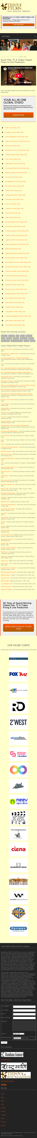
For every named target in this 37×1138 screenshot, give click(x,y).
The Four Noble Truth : (7, 534)
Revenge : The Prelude (7, 399)
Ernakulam (11, 335)
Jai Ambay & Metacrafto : (8, 458)
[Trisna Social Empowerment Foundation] (16, 1075)
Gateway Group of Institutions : (9, 568)
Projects (3, 1111)
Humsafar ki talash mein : (8, 484)
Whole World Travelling (7, 1081)
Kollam (3, 338)
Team (2, 1104)
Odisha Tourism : (5, 501)
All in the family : (5, 435)
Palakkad (31, 338)
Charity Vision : (5, 517)
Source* (3, 1033)
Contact (3, 1125)
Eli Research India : (6, 530)
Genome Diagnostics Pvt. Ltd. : (9, 467)
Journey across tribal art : (8, 539)
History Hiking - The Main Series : (10, 353)
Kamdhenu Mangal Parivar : (8, 493)
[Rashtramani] (14, 1066)
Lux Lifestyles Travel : (7, 583)
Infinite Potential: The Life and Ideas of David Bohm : (15, 425)
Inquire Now (18, 115)
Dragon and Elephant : (7, 589)
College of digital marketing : (8, 547)
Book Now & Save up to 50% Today (18, 628)
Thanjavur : (4, 497)
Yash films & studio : (6, 586)
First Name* (5, 1006)
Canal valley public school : (8, 509)
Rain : (2, 363)
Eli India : (3, 521)
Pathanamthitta (5, 341)
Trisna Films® (26, 1132)
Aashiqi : (3, 526)
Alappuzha (4, 335)
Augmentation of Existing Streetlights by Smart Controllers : (17, 394)
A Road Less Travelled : (7, 381)
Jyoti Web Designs (6, 1059)
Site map (3, 1121)
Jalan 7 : (3, 440)
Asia (13, 56)
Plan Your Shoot (18, 24)
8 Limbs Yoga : (5, 543)
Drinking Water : (5, 408)
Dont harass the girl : (6, 480)
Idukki (17, 335)
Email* (3, 1013)
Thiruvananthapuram (16, 341)
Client (2, 1101)
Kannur (22, 335)
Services (3, 1108)
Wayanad (32, 341)
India (17, 56)
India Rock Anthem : (6, 451)
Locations (8, 56)
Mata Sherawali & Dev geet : (8, 572)
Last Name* (4, 1010)
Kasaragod (29, 335)
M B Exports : (4, 552)
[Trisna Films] (11, 6)
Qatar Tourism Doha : (7, 349)
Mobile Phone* (5, 1017)
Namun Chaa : (5, 563)
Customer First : (5, 578)
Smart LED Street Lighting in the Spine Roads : (14, 389)
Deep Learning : (5, 412)
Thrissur (26, 341)
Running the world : (6, 471)
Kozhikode (16, 338)
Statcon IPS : (4, 556)
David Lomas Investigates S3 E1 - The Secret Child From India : (18, 385)
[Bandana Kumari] (12, 1054)
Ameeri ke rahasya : (6, 454)
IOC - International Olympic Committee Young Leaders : (16, 368)
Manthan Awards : (6, 575)
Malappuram (23, 338)
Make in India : (5, 488)
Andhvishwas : (5, 475)
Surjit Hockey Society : (7, 376)
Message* (4, 1021)
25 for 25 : (4, 417)
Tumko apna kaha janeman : (9, 504)
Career (3, 1118)
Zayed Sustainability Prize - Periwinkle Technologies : (15, 358)
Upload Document (6, 1037)
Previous (1, 43)
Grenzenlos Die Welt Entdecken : (10, 431)
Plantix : (3, 444)
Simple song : (4, 560)
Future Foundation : (6, 421)
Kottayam (9, 338)
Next (35, 43)
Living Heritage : (5, 404)
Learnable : (4, 513)
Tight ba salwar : (5, 580)
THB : (2, 463)
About (2, 1097)
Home (2, 56)
